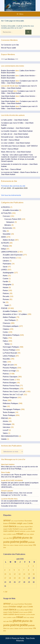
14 (24, 574)
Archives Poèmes (9, 258)
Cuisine (5, 278)
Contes (5, 332)
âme (4, 547)
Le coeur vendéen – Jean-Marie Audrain (15, 143)
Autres (5, 275)
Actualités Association (11, 210)
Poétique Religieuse (10, 397)
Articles (5, 421)
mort (25, 534)
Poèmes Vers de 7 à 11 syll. (13, 394)
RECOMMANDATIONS (10, 436)
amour (7, 520)
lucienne (22, 531)
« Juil (5, 592)
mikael (19, 533)
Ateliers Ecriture (8, 240)
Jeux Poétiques (10, 320)
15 (29, 574)
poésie (31, 542)
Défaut (3, 249)
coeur (25, 523)
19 (15, 578)
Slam (5, 406)
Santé (6, 305)
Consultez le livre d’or (9, 506)
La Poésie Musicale (10, 353)
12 (15, 574)
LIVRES (4, 270)
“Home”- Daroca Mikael (9, 149)
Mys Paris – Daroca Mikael (11, 169)
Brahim (5, 523)
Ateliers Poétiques (9, 317)
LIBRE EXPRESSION (9, 252)
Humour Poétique (9, 350)
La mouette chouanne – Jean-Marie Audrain (17, 131)
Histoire (5, 287)
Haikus (5, 341)
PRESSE (4, 418)
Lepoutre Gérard (7, 91)
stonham (25, 545)
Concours (6, 216)
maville (14, 534)
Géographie (7, 284)
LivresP (5, 430)
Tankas (7, 344)
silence (12, 545)
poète (24, 541)
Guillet (10, 529)
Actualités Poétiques (10, 311)
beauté (16, 520)
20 (19, 578)
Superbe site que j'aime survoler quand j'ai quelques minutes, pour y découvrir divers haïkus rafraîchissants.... (20, 485)
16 (34, 574)
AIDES (3, 237)
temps (31, 545)
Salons (5, 433)
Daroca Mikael (20, 526)
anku (12, 520)
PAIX (10, 538)
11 (10, 574)
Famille (5, 281)
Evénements (7, 228)
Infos (4, 231)
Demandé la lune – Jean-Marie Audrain (15, 137)
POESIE (4, 308)
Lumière (9, 534)
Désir (31, 526)
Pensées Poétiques (10, 368)
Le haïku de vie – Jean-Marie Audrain (14, 134)
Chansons (6, 323)
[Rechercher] (28, 32)
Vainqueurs (10, 222)
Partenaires (7, 264)
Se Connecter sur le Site (10, 45)
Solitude (16, 545)
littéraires (7, 225)
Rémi (5, 545)
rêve (8, 545)
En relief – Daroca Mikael (10, 140)
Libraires (6, 261)
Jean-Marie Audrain (8, 81)
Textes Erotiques (9, 412)
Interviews (6, 427)
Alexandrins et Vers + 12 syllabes (15, 314)
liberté (17, 531)
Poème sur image (9, 371)
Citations (6, 329)
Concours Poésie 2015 (12, 219)
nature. (32, 534)
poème (14, 541)
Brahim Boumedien (8, 70)
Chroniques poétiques (11, 326)
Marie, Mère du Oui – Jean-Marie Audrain (16, 152)
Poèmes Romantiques (11, 388)
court (5, 526)
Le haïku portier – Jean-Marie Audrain (14, 120)
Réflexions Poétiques (10, 403)
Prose (5, 400)
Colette (30, 523)
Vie (4, 302)
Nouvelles (6, 359)
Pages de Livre (8, 365)
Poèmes (6, 374)
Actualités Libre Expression (13, 255)
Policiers (6, 293)
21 (24, 578)
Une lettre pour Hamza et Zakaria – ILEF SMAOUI (19, 146)
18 (10, 578)
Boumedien (28, 521)
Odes (5, 362)
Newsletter (7, 234)
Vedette (4, 439)
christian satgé (15, 523)
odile (7, 538)
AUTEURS (5, 243)
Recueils (6, 296)
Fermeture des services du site (13, 186)
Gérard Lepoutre (23, 529)
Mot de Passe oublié (8, 48)
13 (19, 574)
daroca (12, 526)
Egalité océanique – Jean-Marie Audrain (15, 128)
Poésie (5, 290)
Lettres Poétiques (9, 356)
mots (28, 534)
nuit (4, 538)
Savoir (5, 267)
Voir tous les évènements (11, 195)
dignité (27, 526)
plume (17, 537)
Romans (6, 299)
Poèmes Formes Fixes (11, 385)
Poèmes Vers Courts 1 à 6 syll (14, 391)
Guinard (15, 529)
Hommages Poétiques (11, 347)
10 (5, 574)
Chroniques (7, 424)
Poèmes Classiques (10, 377)
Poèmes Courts (8, 380)
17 (5, 578)
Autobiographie (8, 272)
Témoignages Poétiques (11, 409)
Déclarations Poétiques (11, 335)
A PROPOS (5, 207)
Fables (5, 338)
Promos (6, 246)
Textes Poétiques (9, 415)
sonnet (21, 545)
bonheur (21, 521)
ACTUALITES (6, 213)
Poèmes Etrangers (9, 382)
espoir (5, 529)
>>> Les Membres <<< (9, 59)
